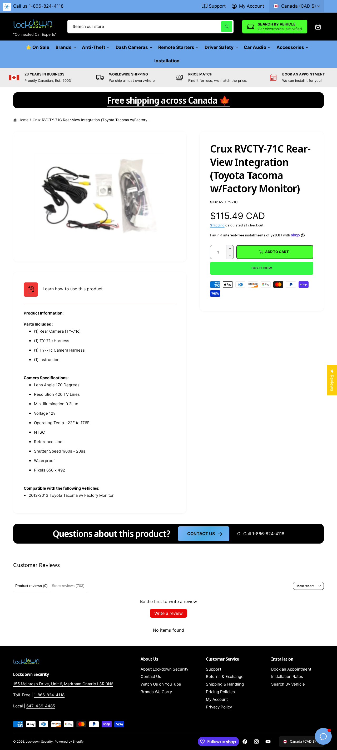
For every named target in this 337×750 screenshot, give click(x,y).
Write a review (168, 613)
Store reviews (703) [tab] (68, 586)
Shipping (217, 225)
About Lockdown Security (164, 669)
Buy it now (261, 268)
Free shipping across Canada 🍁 (168, 100)
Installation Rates (287, 676)
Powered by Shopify (69, 741)
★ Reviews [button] (332, 380)
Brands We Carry (156, 691)
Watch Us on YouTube (161, 684)
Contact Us (201, 533)
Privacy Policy (219, 707)
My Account (251, 6)
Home (23, 120)
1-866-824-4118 (49, 694)
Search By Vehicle (288, 684)
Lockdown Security (39, 741)
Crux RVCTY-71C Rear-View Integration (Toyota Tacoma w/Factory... (92, 120)
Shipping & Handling (225, 684)
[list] (168, 77)
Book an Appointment (291, 669)
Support (217, 6)
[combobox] (150, 26)
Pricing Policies (220, 691)
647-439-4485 (40, 705)
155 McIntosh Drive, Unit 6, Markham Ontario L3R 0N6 (63, 683)
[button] (318, 26)
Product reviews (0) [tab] (31, 586)
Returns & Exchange (225, 676)
